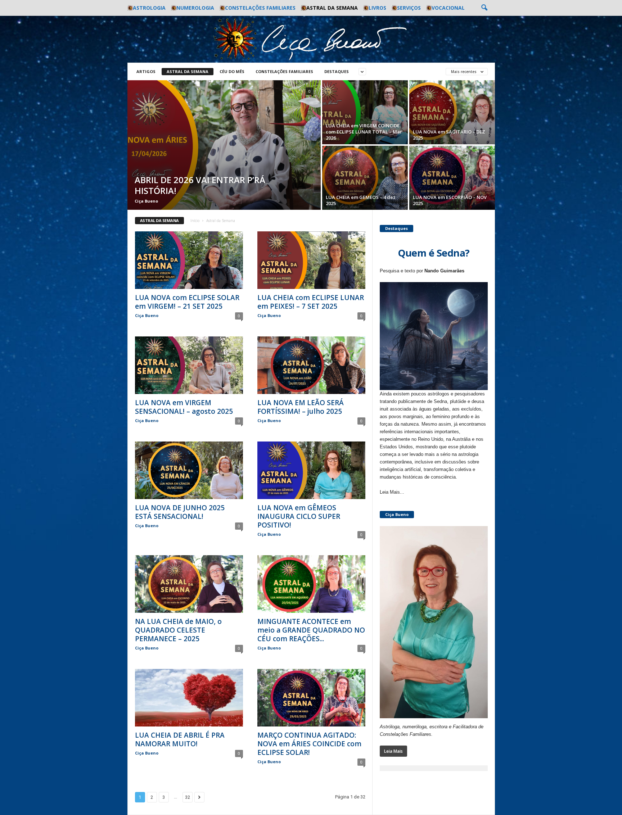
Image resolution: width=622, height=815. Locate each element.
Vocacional (448, 7)
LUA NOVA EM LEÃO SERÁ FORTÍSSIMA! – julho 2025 (300, 407)
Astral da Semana (332, 7)
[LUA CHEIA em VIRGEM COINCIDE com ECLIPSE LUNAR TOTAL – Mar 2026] (365, 112)
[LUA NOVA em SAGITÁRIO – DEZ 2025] (452, 112)
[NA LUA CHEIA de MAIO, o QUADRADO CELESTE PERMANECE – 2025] (189, 584)
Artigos (146, 71)
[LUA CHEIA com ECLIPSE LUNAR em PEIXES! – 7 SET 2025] (311, 260)
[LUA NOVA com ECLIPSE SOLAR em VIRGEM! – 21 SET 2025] (189, 260)
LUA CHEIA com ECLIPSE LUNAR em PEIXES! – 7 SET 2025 (310, 302)
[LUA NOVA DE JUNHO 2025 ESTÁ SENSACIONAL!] (189, 470)
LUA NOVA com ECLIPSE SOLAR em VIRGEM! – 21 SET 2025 (187, 302)
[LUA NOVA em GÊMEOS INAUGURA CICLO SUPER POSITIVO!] (311, 470)
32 (187, 797)
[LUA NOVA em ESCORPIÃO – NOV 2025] (452, 178)
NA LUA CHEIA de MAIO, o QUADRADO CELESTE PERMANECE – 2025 (178, 630)
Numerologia (195, 7)
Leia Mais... (392, 492)
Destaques (336, 71)
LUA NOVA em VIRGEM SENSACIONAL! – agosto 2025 (184, 407)
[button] (484, 8)
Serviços (409, 7)
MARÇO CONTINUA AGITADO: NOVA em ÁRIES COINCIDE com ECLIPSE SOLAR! (309, 743)
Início (194, 220)
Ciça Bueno (146, 201)
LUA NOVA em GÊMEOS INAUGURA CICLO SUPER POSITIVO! (298, 516)
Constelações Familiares (260, 7)
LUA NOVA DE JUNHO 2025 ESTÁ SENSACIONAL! (180, 512)
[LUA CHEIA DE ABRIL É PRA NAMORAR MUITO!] (189, 697)
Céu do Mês (232, 71)
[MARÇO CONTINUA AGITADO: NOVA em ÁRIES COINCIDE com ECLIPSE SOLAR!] (311, 697)
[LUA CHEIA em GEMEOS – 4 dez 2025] (365, 178)
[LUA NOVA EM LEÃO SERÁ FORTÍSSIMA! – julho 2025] (311, 365)
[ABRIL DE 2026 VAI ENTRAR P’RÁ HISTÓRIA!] (224, 145)
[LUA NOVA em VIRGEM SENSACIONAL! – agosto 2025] (189, 365)
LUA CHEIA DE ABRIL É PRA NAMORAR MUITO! (180, 739)
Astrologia (149, 7)
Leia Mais (393, 751)
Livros (377, 7)
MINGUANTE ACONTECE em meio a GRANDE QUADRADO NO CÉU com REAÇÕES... (311, 630)
